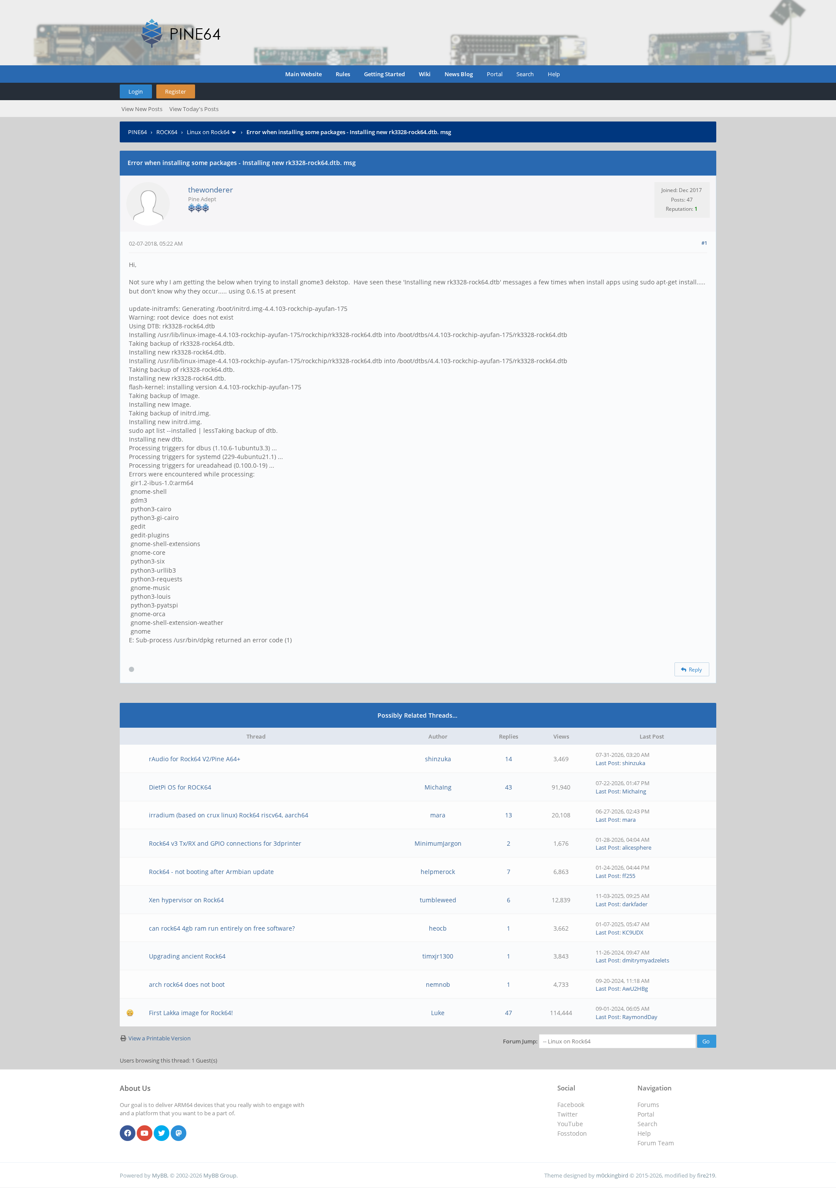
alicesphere (636, 847)
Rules (343, 74)
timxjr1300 (437, 956)
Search (525, 74)
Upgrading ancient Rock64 (187, 956)
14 (508, 759)
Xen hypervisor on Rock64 (186, 900)
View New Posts (141, 109)
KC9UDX (633, 932)
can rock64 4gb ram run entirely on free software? (222, 928)
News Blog (459, 74)
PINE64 (137, 132)
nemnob (438, 984)
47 (508, 1013)
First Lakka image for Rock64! (191, 1013)
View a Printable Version (159, 1038)
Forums (648, 1104)
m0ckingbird (612, 1175)
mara (437, 815)
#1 (704, 243)
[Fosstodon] (178, 1133)
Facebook (570, 1104)
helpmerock (438, 871)
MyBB (159, 1175)
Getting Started (384, 74)
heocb (438, 928)
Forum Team (655, 1143)
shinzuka (438, 759)
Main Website (303, 74)
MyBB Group (219, 1175)
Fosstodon (572, 1133)
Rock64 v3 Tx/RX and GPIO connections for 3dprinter (225, 843)
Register (175, 91)
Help (554, 74)
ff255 (628, 876)
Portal (494, 74)
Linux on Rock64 (208, 132)
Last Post (608, 763)
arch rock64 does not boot (187, 984)
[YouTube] (144, 1133)
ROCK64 (166, 132)
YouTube (570, 1124)
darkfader (634, 904)
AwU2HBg (635, 988)
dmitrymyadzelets (645, 960)
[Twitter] (161, 1133)
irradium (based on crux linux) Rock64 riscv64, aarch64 (228, 815)
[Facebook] (127, 1133)
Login (135, 91)
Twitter (567, 1114)
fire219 (706, 1175)
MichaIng (438, 787)
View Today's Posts (194, 109)
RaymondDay (639, 1017)
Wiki (425, 74)
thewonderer (210, 190)
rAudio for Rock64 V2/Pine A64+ (194, 759)
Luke (438, 1013)
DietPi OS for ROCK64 (180, 787)
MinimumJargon (438, 843)
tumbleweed (438, 900)
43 (508, 787)
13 (508, 815)
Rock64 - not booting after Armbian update (211, 871)
